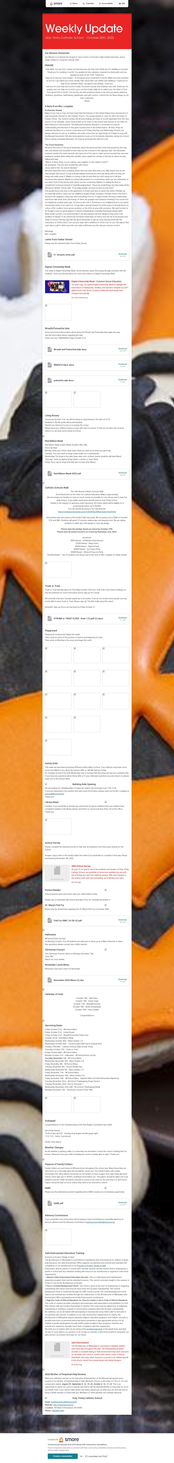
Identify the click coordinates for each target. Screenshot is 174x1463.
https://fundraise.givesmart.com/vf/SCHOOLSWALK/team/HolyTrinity (87, 512)
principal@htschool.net (54, 794)
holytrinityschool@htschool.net (64, 1402)
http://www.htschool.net (63, 1405)
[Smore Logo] (56, 4)
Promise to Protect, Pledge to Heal (91, 1266)
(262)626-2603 (58, 1411)
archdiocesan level (94, 1329)
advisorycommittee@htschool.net (100, 1222)
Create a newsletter (62, 1456)
